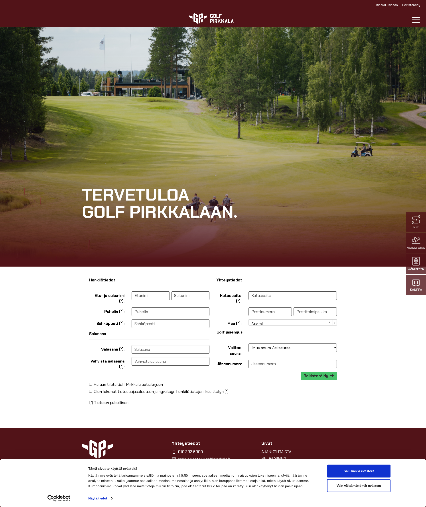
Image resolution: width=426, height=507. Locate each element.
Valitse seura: (234, 350)
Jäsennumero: (230, 364)
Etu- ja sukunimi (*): (109, 298)
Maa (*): (234, 323)
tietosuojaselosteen (136, 391)
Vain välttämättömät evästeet (359, 485)
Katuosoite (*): (230, 298)
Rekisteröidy (411, 5)
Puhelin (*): (114, 311)
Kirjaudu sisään (387, 5)
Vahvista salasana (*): (107, 364)
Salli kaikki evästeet (359, 471)
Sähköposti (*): (110, 323)
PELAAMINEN (273, 458)
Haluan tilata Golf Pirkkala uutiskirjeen (128, 384)
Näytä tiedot (97, 498)
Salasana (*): (112, 349)
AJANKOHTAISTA (276, 451)
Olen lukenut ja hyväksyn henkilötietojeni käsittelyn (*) (161, 391)
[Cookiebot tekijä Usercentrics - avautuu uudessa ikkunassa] (58, 498)
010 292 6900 (190, 451)
